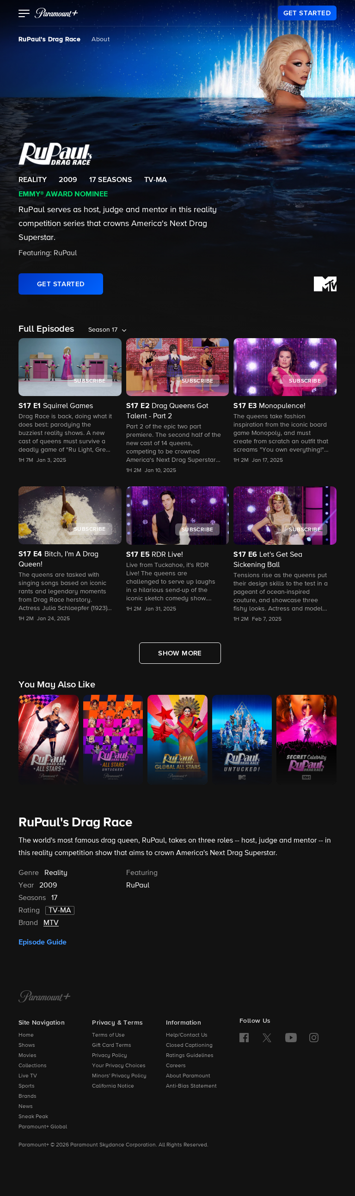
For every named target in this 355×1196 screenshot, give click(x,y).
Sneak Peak (33, 1117)
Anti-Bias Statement (191, 1086)
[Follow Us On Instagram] (313, 1037)
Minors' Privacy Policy (119, 1076)
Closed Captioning (189, 1045)
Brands (27, 1096)
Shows (26, 1045)
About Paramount (188, 1076)
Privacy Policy (109, 1055)
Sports (26, 1086)
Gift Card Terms (111, 1045)
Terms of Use (108, 1035)
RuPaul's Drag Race (49, 39)
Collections (32, 1066)
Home (26, 1035)
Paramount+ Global (42, 1127)
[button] (24, 14)
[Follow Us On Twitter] (267, 1037)
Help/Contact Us (187, 1035)
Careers (176, 1066)
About (101, 39)
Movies (27, 1055)
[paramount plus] (56, 13)
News (25, 1106)
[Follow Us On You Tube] (291, 1037)
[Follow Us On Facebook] (244, 1037)
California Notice (113, 1086)
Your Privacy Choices (119, 1066)
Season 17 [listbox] (102, 330)
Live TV (27, 1076)
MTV (51, 923)
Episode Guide (42, 942)
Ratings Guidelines (190, 1055)
